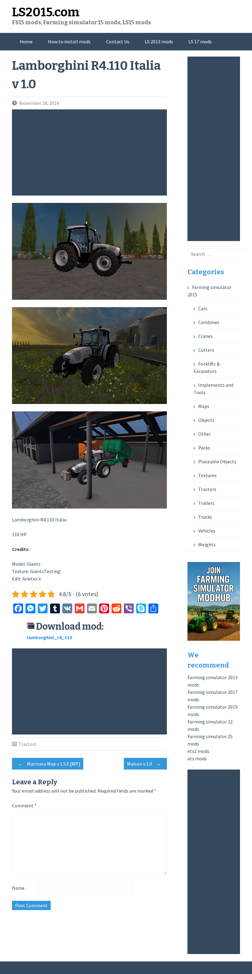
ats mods (197, 758)
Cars (202, 308)
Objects (206, 420)
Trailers (206, 503)
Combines (208, 322)
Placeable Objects (217, 461)
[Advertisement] (91, 152)
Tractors (27, 744)
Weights (207, 544)
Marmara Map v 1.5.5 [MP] (49, 764)
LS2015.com (46, 12)
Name (18, 888)
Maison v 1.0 (144, 764)
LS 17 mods (200, 41)
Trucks (205, 517)
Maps (203, 406)
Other (204, 434)
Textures (207, 475)
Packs (204, 448)
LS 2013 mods (159, 41)
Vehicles (206, 531)
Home (26, 41)
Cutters (206, 350)
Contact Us (117, 41)
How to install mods (69, 41)
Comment (24, 805)
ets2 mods (198, 751)
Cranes (205, 336)
